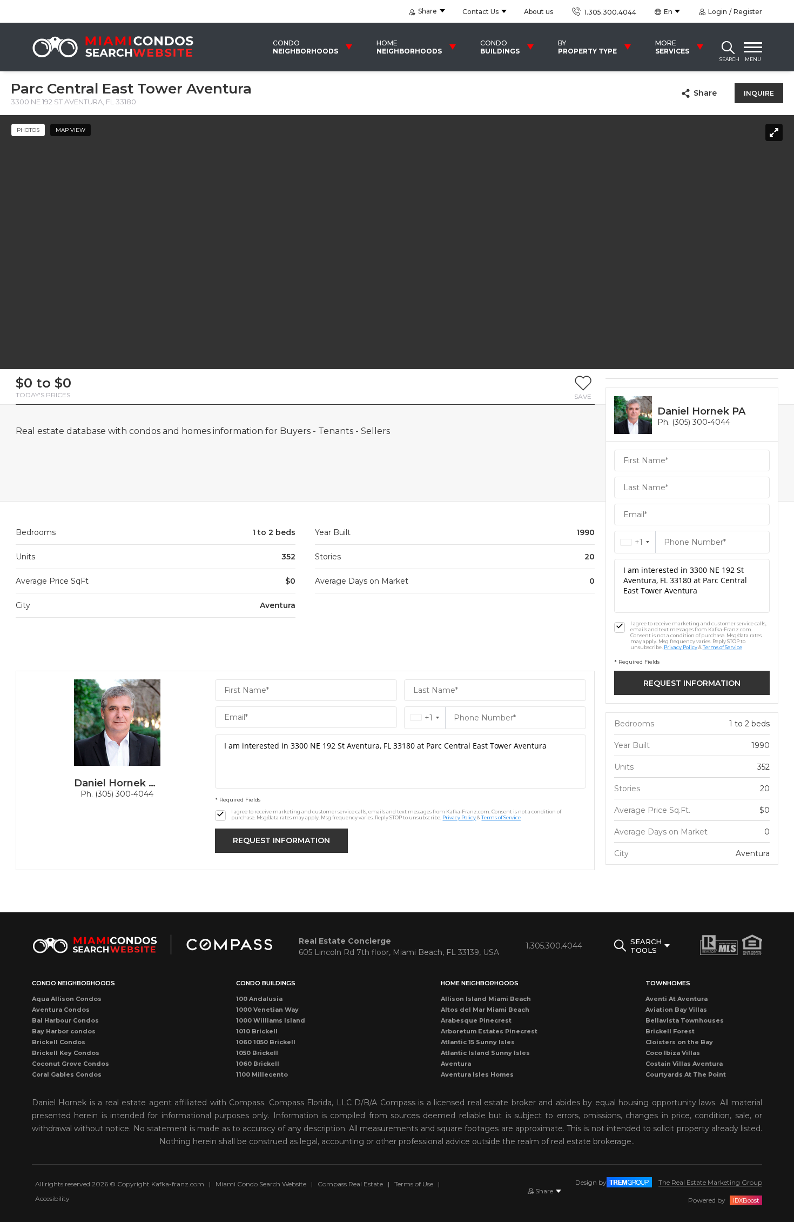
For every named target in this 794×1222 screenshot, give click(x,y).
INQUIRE (759, 93)
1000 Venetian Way (267, 1009)
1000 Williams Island (270, 1020)
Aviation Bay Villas (676, 1009)
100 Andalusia (259, 999)
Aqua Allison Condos (67, 999)
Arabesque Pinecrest (476, 1020)
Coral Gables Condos (67, 1074)
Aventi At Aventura (676, 999)
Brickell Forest (670, 1031)
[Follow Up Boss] (220, 815)
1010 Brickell (257, 1031)
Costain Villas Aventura (684, 1063)
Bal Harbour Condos (65, 1020)
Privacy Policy (459, 817)
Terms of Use (413, 1184)
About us (538, 12)
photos (28, 129)
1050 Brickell (257, 1053)
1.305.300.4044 (609, 12)
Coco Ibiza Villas (672, 1053)
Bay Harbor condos (64, 1031)
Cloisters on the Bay (679, 1042)
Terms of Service (501, 817)
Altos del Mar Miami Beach (485, 1009)
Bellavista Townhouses (684, 1020)
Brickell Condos (58, 1042)
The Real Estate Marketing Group (710, 1182)
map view (70, 129)
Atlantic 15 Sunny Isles (478, 1042)
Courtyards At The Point (685, 1074)
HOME (409, 47)
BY (587, 47)
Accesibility (52, 1198)
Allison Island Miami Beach (486, 999)
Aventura (456, 1063)
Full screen (774, 132)
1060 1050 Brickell (265, 1042)
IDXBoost (746, 1200)
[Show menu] (753, 47)
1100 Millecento (262, 1074)
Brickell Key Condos (65, 1053)
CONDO (305, 47)
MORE (672, 47)
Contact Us (480, 12)
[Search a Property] (728, 47)
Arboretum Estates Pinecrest (489, 1031)
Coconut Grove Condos (70, 1063)
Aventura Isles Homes (477, 1074)
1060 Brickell (257, 1063)
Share (705, 93)
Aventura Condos (61, 1009)
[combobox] (425, 718)
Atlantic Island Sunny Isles (485, 1053)
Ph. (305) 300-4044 (116, 794)
